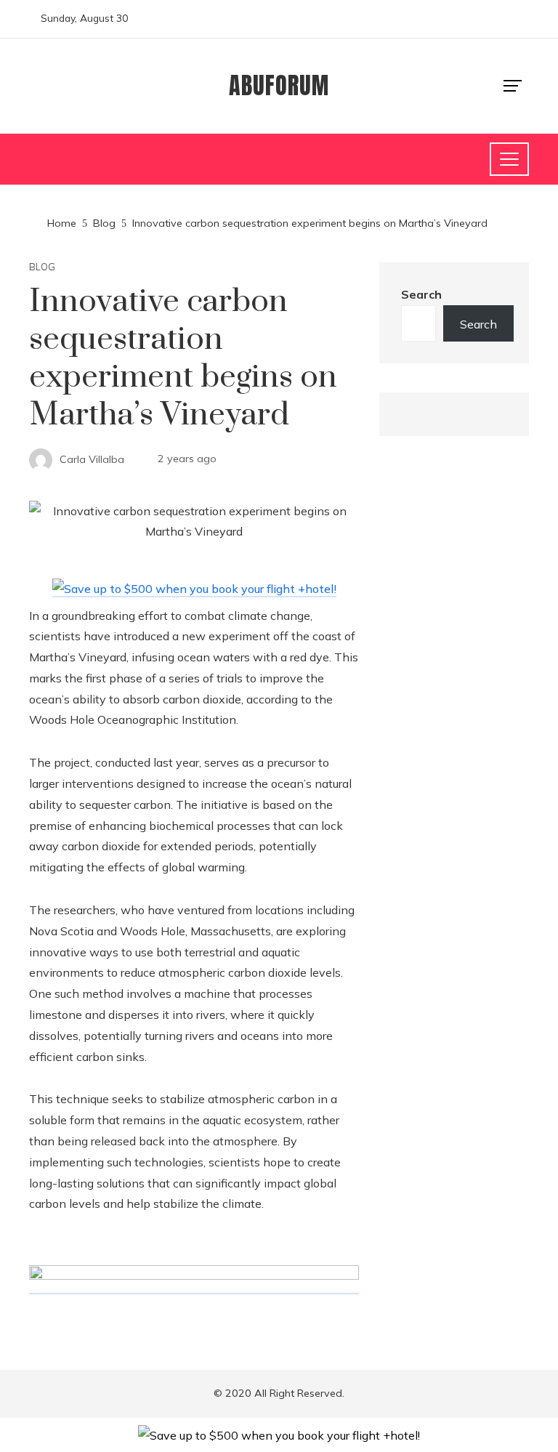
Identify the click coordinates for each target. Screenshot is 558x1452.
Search (421, 294)
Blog (42, 267)
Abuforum (279, 85)
